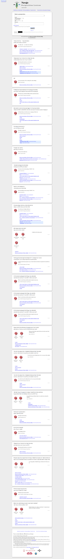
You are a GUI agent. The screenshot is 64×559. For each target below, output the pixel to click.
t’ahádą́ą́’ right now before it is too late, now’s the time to (29, 158)
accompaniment (22, 119)
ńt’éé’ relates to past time (24, 269)
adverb (24, 32)
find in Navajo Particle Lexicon (42, 158)
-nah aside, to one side (23, 497)
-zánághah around (18, 345)
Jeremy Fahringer (29, 547)
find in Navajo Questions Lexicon (28, 518)
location (21, 70)
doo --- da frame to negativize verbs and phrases (27, 197)
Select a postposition (20, 14)
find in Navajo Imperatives (30, 173)
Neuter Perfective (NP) (19, 478)
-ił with (21, 117)
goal (20, 103)
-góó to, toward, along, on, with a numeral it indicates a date (29, 102)
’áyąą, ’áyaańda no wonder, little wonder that (27, 50)
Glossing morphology (26, 10)
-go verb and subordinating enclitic (20, 479)
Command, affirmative (23, 173)
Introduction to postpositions (18, 10)
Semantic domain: (17, 19)
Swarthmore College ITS (35, 547)
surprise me (32, 30)
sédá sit (21, 142)
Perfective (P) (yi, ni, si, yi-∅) (24, 71)
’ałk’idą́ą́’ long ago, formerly (32, 405)
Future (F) (21, 177)
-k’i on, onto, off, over (23, 435)
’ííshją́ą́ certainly (22, 66)
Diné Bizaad (4, 1)
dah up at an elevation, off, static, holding (26, 51)
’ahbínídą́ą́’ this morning (23, 179)
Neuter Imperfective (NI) (24, 53)
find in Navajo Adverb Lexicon (31, 49)
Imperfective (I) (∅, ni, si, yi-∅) (25, 160)
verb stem (41, 32)
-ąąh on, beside (22, 267)
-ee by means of (22, 287)
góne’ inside (17, 346)
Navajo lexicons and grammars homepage (43, 10)
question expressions (36, 32)
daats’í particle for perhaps (19, 518)
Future (21, 174)
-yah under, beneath (18, 476)
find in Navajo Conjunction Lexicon (27, 482)
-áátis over (16, 251)
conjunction (27, 32)
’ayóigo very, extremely (23, 49)
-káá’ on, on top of (22, 67)
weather (21, 288)
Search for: (16, 22)
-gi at (20, 138)
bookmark (49, 48)
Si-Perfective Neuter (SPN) (24, 141)
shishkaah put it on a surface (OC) (25, 73)
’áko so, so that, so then (19, 482)
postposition (20, 32)
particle (31, 32)
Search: (16, 17)
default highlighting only (16, 33)
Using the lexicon (33, 10)
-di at (20, 99)
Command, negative (23, 194)
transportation (30, 404)
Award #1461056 (34, 540)
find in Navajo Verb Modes (31, 53)
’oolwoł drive (22, 223)
